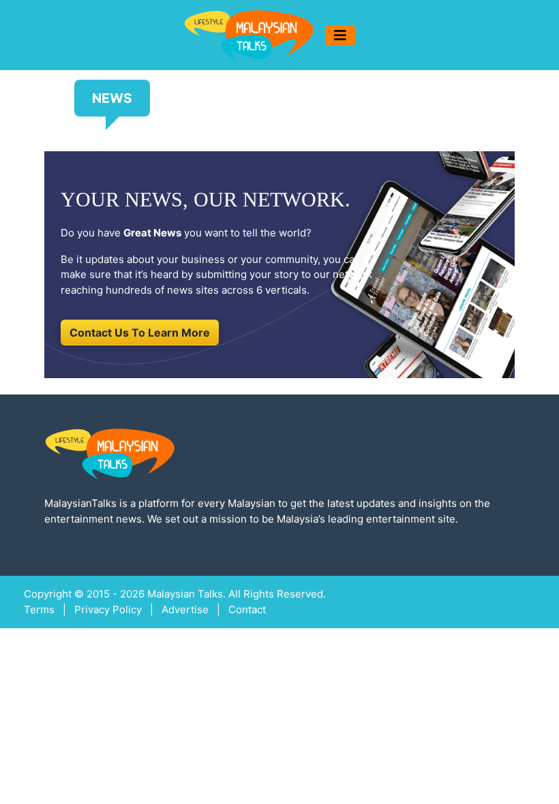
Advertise (185, 609)
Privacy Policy (108, 609)
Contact (247, 609)
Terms (39, 609)
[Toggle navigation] (340, 35)
